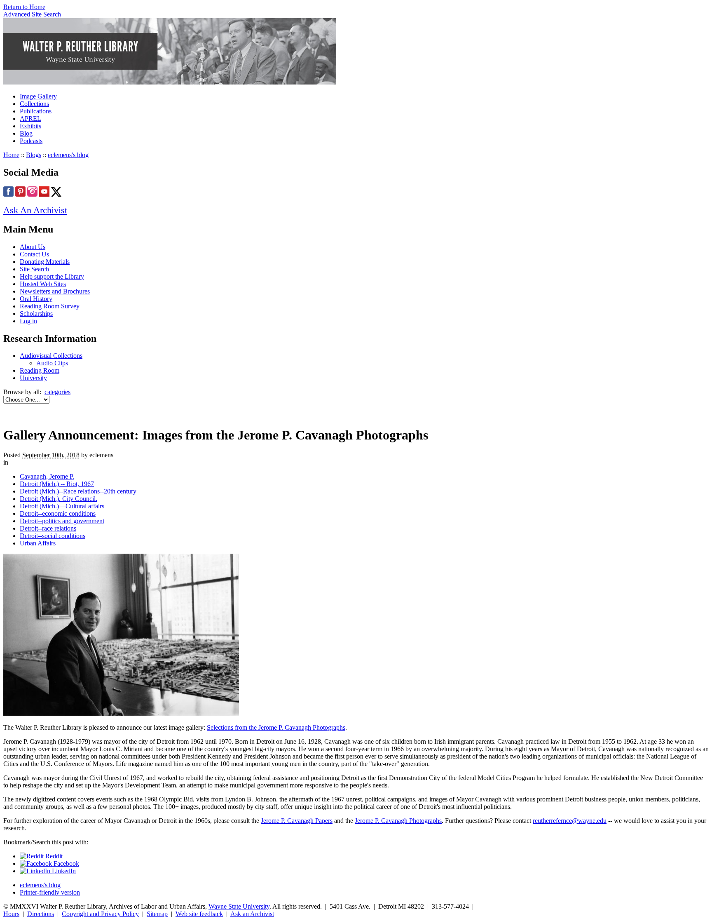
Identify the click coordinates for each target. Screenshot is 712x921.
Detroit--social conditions (52, 535)
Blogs (33, 154)
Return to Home (24, 6)
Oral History (36, 298)
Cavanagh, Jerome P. (47, 476)
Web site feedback (199, 913)
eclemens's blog (68, 154)
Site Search (34, 269)
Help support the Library (52, 276)
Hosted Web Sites (43, 283)
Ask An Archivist (35, 210)
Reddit (53, 856)
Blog (26, 133)
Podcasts (31, 140)
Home (11, 154)
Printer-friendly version (50, 892)
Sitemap (157, 913)
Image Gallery (38, 96)
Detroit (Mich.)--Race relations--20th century (78, 491)
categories (57, 391)
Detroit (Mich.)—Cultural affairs (62, 506)
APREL (30, 118)
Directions (40, 913)
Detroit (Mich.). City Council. (58, 498)
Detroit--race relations (48, 528)
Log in (28, 320)
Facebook (65, 863)
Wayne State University (238, 906)
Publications (36, 111)
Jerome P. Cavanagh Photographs (398, 820)
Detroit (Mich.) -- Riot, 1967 (57, 483)
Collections (34, 103)
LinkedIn (63, 870)
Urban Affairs (38, 543)
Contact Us (34, 254)
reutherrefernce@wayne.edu (570, 820)
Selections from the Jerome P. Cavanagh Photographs (276, 727)
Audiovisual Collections (51, 355)
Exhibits (30, 125)
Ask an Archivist (252, 913)
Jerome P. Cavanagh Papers (297, 820)
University (33, 377)
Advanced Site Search (32, 14)
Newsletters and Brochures (55, 291)
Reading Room (39, 370)
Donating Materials (45, 261)
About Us (32, 246)
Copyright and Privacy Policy (100, 913)
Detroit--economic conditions (58, 513)
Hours (11, 913)
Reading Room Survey (50, 306)
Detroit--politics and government (62, 520)
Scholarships (36, 313)
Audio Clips (52, 363)
